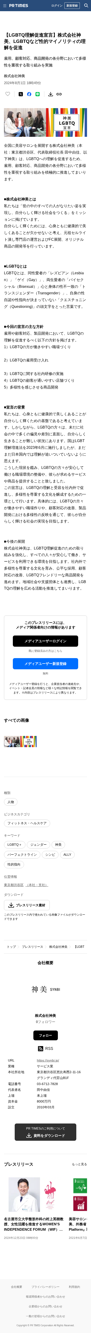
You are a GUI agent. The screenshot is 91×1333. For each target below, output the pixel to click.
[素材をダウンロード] (50, 94)
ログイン (57, 5)
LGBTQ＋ (14, 844)
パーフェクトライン (22, 854)
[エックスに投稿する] (20, 94)
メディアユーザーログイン (45, 641)
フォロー (45, 1035)
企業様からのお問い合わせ (45, 1306)
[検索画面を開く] (86, 5)
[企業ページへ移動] (45, 991)
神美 (58, 844)
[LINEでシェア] (37, 94)
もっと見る (79, 1164)
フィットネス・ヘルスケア (27, 823)
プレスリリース (32, 946)
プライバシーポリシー (46, 1287)
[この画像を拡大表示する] (20, 741)
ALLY (67, 854)
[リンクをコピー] (59, 94)
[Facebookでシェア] (29, 94)
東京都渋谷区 (14, 885)
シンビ (50, 854)
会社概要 (16, 1287)
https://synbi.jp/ (48, 1060)
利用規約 (74, 1287)
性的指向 (14, 864)
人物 (10, 802)
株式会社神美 (58, 946)
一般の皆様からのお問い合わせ (45, 1316)
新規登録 (72, 5)
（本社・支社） (36, 885)
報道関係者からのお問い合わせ (45, 1297)
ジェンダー (38, 844)
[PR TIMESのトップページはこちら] (18, 5)
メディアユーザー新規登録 (45, 664)
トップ (11, 946)
